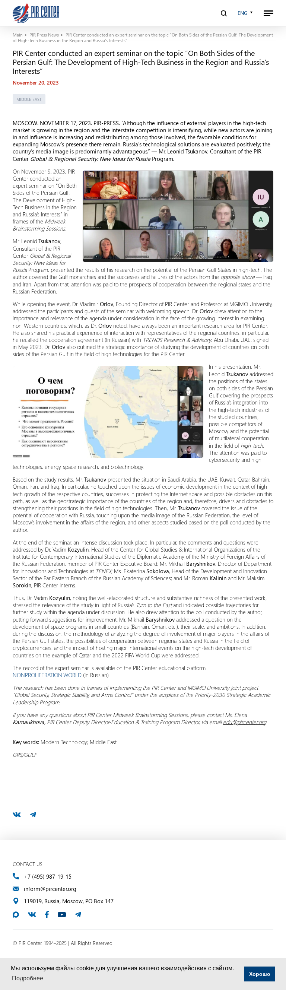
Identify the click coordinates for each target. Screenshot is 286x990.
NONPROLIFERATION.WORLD (47, 675)
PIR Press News (44, 35)
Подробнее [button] (27, 978)
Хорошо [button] (259, 974)
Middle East (29, 99)
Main (18, 35)
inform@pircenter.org (50, 888)
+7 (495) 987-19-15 (48, 876)
